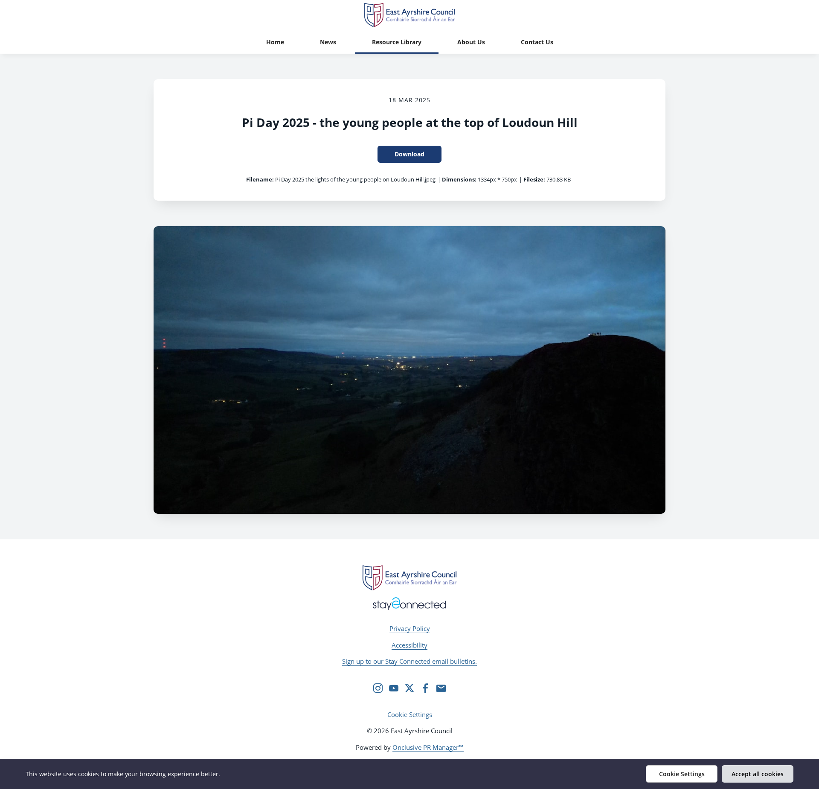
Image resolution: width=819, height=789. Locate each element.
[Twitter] (409, 688)
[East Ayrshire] (409, 577)
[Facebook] (425, 688)
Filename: (260, 179)
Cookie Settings (409, 714)
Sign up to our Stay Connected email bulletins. (409, 661)
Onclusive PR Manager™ (428, 747)
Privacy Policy (409, 628)
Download (409, 154)
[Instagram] (378, 688)
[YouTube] (393, 688)
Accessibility (409, 645)
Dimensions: (459, 179)
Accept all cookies (758, 774)
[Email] (441, 688)
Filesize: (534, 179)
